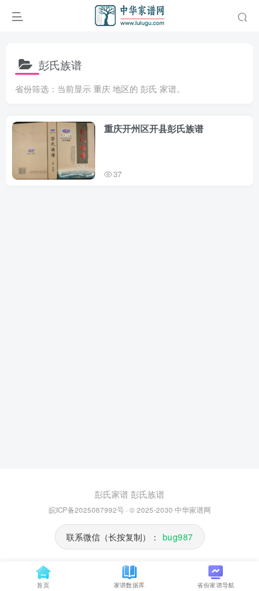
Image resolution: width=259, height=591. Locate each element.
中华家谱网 (193, 509)
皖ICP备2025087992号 (86, 509)
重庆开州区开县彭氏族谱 (154, 128)
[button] (242, 15)
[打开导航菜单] (17, 15)
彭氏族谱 (147, 494)
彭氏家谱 (111, 494)
